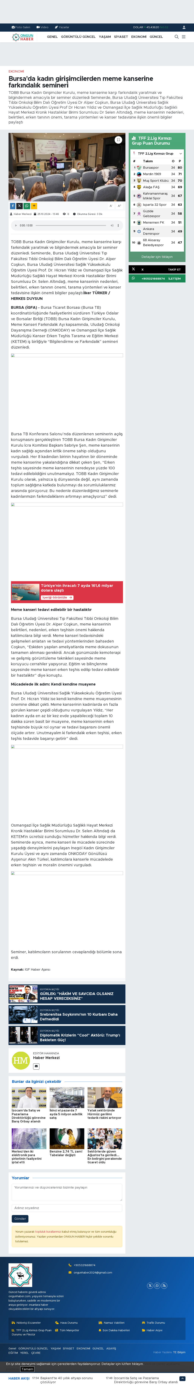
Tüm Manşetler (69, 1330)
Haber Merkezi (23, 214)
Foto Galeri (22, 27)
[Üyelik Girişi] (182, 27)
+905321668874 (84, 1265)
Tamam (27, 1369)
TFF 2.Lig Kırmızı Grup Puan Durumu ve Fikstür (32, 1332)
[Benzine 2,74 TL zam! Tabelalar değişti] (67, 1138)
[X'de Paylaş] (19, 206)
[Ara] (176, 36)
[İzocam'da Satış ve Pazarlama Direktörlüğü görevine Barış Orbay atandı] (29, 1097)
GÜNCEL (156, 36)
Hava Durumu (69, 1322)
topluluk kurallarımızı (48, 1231)
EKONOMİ (138, 36)
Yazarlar (64, 27)
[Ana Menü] (183, 36)
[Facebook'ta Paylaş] (12, 206)
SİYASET (121, 36)
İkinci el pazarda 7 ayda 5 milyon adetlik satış (66, 1114)
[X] (150, 1286)
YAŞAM (105, 36)
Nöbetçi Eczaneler (28, 1322)
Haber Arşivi (154, 1330)
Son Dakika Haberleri (116, 1330)
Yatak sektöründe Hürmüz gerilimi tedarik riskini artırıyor (104, 1114)
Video (44, 27)
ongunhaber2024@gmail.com (93, 1272)
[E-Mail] (36, 1066)
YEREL (24, 1353)
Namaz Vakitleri (114, 1322)
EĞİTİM (13, 1353)
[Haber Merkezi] (21, 1060)
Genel (12, 1348)
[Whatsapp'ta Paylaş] (26, 206)
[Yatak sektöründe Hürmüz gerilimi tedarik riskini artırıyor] (105, 1097)
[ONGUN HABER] (23, 37)
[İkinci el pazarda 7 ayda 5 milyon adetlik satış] (67, 1097)
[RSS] (164, 1286)
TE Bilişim (179, 1352)
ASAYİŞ (111, 1348)
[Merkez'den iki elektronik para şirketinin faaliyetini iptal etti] (29, 1138)
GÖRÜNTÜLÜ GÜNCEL (78, 36)
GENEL (52, 36)
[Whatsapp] (157, 1286)
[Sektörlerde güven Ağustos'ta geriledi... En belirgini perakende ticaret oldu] (105, 1138)
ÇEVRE (36, 1353)
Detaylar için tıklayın (157, 256)
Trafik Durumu (155, 1322)
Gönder (20, 1218)
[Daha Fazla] (34, 206)
